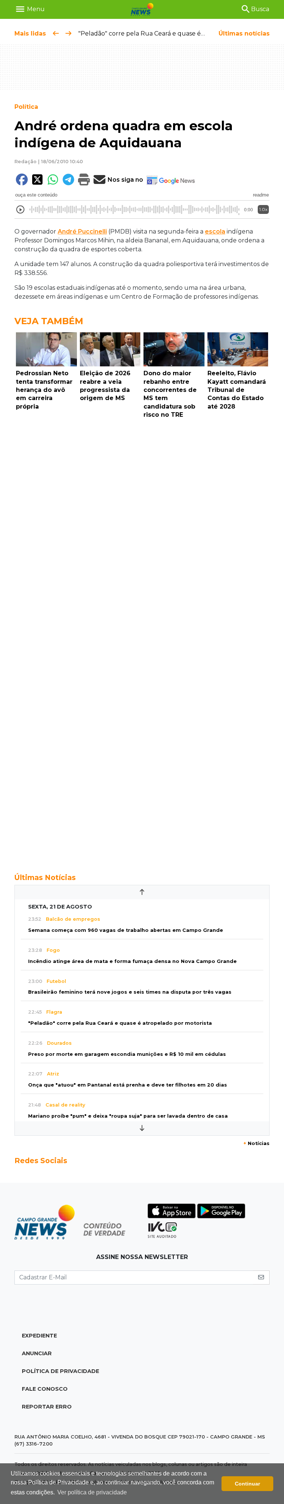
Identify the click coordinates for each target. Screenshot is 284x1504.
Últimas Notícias (45, 877)
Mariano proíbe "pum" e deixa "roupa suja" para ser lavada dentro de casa (128, 1116)
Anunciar (37, 1353)
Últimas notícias (244, 33)
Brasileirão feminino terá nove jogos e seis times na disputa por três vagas (129, 992)
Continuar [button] (247, 1484)
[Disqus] (142, 523)
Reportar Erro (47, 1406)
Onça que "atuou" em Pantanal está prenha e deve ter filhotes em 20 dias (127, 1085)
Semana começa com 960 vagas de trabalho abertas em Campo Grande (125, 930)
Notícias (256, 1143)
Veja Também (48, 321)
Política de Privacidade (60, 1371)
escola (215, 231)
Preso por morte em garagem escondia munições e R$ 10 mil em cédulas (127, 1054)
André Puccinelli (82, 231)
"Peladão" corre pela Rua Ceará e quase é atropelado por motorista (177, 33)
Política (26, 106)
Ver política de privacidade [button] (92, 1492)
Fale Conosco (45, 1389)
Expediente (39, 1335)
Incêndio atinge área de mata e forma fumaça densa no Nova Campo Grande (132, 961)
